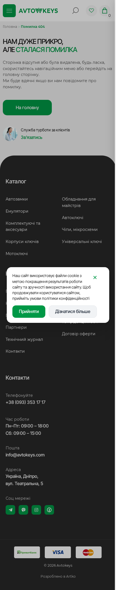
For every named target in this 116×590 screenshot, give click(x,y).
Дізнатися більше (72, 311)
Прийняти (29, 311)
